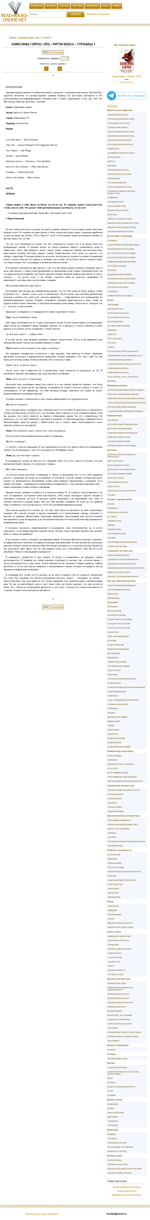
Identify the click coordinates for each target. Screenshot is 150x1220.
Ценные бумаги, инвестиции (123, 1036)
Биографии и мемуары (119, 820)
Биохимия (113, 602)
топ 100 (64, 5)
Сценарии (113, 1121)
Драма (111, 1108)
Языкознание (115, 742)
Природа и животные (119, 437)
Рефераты (113, 696)
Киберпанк (113, 149)
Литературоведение (118, 649)
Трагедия (112, 1125)
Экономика (114, 1041)
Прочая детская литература (122, 491)
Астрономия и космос (119, 590)
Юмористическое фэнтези (122, 227)
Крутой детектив (117, 266)
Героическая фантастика (121, 119)
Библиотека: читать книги (126, 1194)
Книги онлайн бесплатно (126, 1186)
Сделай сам (114, 962)
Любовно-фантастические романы (126, 398)
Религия (112, 876)
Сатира (111, 919)
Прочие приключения (119, 441)
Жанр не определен (118, 1045)
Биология (113, 594)
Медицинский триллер (120, 274)
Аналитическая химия (119, 747)
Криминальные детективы (122, 262)
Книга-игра (113, 486)
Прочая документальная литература (126, 841)
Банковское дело (117, 983)
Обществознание (117, 662)
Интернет (113, 760)
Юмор (110, 901)
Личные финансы (117, 1007)
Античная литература (118, 555)
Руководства (115, 798)
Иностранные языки (118, 636)
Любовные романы (117, 385)
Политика (113, 674)
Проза (110, 300)
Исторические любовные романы (125, 390)
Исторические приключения (123, 424)
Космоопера (114, 157)
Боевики (112, 240)
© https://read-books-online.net (41, 1214)
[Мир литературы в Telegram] (126, 100)
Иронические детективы (121, 249)
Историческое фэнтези (120, 144)
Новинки (92, 5)
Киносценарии (115, 1113)
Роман (111, 347)
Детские (111, 450)
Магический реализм (119, 326)
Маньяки (112, 270)
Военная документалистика (123, 824)
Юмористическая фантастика (123, 223)
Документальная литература (123, 815)
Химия (111, 725)
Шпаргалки (113, 730)
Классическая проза (118, 317)
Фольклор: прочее (117, 1151)
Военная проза (115, 309)
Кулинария (113, 945)
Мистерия (113, 1117)
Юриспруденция (116, 738)
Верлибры (113, 508)
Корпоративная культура (120, 1002)
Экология (113, 734)
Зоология (113, 632)
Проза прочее (115, 338)
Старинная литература (120, 550)
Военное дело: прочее (120, 1173)
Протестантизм (116, 867)
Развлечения (114, 953)
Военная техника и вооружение (125, 1169)
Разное (111, 1050)
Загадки (112, 1138)
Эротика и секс (116, 974)
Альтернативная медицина (122, 585)
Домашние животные (119, 936)
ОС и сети (113, 768)
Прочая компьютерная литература (125, 781)
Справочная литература (120, 785)
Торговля (112, 1028)
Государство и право (119, 624)
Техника (111, 1054)
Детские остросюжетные (121, 469)
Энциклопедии (116, 811)
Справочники (115, 807)
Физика (111, 713)
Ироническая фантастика (121, 136)
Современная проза (118, 368)
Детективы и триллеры (119, 236)
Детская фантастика (118, 465)
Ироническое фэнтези (120, 140)
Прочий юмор (115, 914)
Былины (112, 1134)
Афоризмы (113, 304)
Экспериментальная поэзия (122, 542)
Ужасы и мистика (117, 206)
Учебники (113, 708)
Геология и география (120, 619)
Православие (114, 863)
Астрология (114, 855)
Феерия (111, 381)
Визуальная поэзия (118, 512)
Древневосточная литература (123, 559)
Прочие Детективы (118, 287)
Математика (114, 653)
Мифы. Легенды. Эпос (119, 572)
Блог (105, 5)
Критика (112, 833)
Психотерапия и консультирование (126, 687)
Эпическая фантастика (120, 219)
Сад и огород (115, 957)
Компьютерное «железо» (121, 764)
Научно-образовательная (121, 580)
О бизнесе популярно (119, 1019)
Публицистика (115, 846)
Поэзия (111, 538)
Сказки (111, 495)
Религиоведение (117, 691)
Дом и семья (114, 931)
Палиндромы (114, 529)
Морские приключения (120, 429)
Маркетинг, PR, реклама (120, 1015)
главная (36, 5)
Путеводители (115, 794)
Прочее (111, 1063)
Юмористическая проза (120, 923)
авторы (77, 5)
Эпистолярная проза (118, 372)
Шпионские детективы (120, 296)
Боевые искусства (118, 1164)
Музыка (111, 1082)
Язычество (113, 893)
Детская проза (115, 461)
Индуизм (112, 859)
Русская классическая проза (123, 351)
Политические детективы (122, 279)
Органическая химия (118, 666)
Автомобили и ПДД (117, 1058)
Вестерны (113, 420)
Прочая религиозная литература (124, 872)
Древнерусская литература (122, 564)
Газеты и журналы (117, 1067)
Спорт (111, 966)
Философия (114, 721)
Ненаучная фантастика (120, 174)
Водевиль (113, 1104)
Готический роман (117, 127)
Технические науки (118, 704)
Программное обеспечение (122, 777)
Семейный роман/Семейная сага (125, 355)
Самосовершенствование (122, 880)
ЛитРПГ (111, 161)
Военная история (117, 615)
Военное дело (114, 1155)
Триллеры (113, 291)
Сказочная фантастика (120, 187)
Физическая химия (117, 717)
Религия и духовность (119, 850)
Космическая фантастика (121, 153)
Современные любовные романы (125, 411)
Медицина (113, 657)
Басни (111, 504)
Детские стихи (116, 478)
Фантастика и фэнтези (119, 110)
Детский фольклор (118, 482)
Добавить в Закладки (97, 14)
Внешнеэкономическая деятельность (120, 988)
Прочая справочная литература (124, 790)
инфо (116, 5)
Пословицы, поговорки (120, 1147)
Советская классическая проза (124, 364)
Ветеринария (114, 611)
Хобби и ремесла (116, 970)
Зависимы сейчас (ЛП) (127, 76)
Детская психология (119, 628)
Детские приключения (119, 474)
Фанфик (112, 1095)
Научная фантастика (118, 170)
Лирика (111, 525)
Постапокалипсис (117, 183)
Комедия (112, 910)
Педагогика (114, 670)
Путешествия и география (121, 445)
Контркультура (115, 321)
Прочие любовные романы (122, 407)
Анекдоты (113, 906)
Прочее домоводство (119, 949)
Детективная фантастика (121, 132)
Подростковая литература (121, 1087)
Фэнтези (112, 214)
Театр (110, 1091)
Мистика (112, 166)
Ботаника (113, 607)
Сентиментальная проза (120, 360)
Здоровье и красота (118, 940)
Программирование (118, 773)
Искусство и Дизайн (118, 829)
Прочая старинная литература (123, 576)
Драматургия (114, 521)
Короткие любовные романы (123, 394)
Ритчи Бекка (127, 82)
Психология (114, 683)
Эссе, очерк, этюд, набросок (123, 377)
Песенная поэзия (117, 533)
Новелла (112, 330)
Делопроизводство (118, 998)
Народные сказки (117, 1143)
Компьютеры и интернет (120, 751)
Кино (110, 1078)
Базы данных (115, 756)
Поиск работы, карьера (120, 1024)
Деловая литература (118, 978)
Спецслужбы (114, 1160)
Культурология (116, 645)
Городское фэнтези (118, 123)
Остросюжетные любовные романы (127, 403)
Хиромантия (114, 897)
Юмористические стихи (120, 927)
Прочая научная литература (122, 679)
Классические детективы (121, 257)
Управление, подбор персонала (124, 1032)
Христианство (115, 884)
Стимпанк (113, 197)
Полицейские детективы (121, 283)
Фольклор (112, 1129)
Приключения (114, 415)
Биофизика (114, 598)
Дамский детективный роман (123, 245)
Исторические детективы (121, 253)
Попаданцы (114, 178)
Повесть (112, 334)
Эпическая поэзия (117, 546)
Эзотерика (113, 889)
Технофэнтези (115, 202)
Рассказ (112, 343)
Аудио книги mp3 (126, 1190)
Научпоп (112, 837)
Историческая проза (118, 313)
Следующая (57, 52)
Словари (112, 803)
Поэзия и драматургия (119, 499)
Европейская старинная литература (126, 568)
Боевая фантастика (118, 115)
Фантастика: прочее (118, 210)
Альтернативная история (120, 231)
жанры (51, 5)
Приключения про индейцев (123, 433)
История (112, 641)
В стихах (112, 516)
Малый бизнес (115, 1011)
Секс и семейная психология (123, 700)
